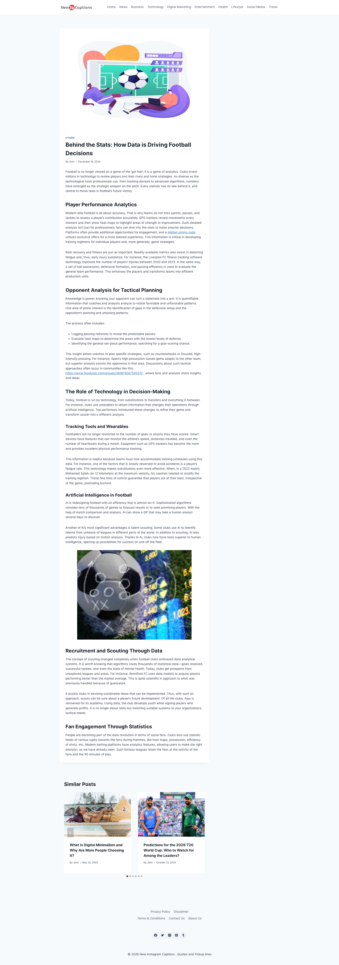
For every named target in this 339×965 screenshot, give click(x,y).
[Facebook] (156, 935)
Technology (155, 7)
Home (111, 7)
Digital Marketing (179, 7)
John (72, 161)
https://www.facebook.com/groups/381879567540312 (104, 373)
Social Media (256, 7)
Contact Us (177, 918)
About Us (195, 918)
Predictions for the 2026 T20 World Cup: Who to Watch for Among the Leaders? (169, 850)
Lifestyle (237, 7)
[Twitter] (163, 935)
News (123, 7)
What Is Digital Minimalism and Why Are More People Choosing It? (97, 850)
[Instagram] (169, 935)
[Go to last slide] (70, 832)
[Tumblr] (183, 935)
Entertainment (205, 7)
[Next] (198, 832)
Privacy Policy (160, 911)
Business (137, 7)
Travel (273, 7)
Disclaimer (181, 911)
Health (223, 7)
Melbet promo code (181, 232)
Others (70, 137)
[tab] (127, 876)
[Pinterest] (176, 935)
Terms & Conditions (151, 918)
